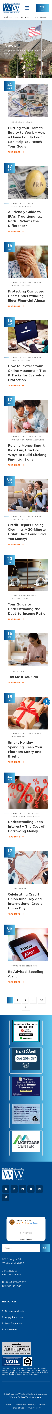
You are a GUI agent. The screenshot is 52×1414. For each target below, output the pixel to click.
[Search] (45, 1248)
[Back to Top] (46, 1409)
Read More (14, 152)
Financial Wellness (22, 203)
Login (42, 6)
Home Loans (18, 122)
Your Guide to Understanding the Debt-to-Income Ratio (26, 609)
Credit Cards (19, 596)
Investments (19, 206)
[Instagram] (39, 1189)
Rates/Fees (11, 1329)
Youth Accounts (35, 440)
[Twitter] (14, 1189)
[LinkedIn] (22, 1189)
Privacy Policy (34, 1407)
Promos (36, 17)
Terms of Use (18, 1407)
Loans (29, 122)
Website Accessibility (26, 1404)
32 (41, 1000)
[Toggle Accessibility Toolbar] (46, 702)
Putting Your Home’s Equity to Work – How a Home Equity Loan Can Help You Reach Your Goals (26, 137)
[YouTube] (31, 1189)
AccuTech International (31, 1397)
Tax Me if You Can (23, 677)
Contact (43, 17)
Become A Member (15, 1311)
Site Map (43, 1404)
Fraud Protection (22, 966)
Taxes (15, 671)
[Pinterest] (5, 1197)
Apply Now (8, 17)
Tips (29, 206)
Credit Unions (19, 889)
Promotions (18, 737)
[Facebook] (5, 1189)
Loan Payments (25, 17)
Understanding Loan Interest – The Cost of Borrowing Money (26, 826)
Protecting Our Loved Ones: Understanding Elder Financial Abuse (26, 296)
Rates (16, 17)
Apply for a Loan (14, 1317)
